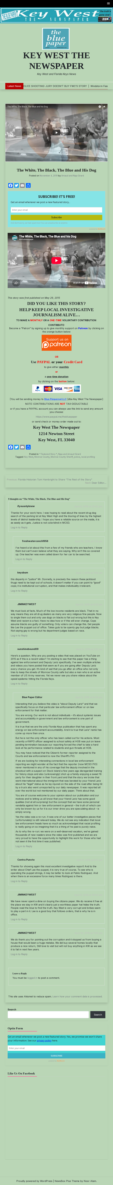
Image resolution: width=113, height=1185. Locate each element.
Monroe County (42, 457)
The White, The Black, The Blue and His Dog (56, 170)
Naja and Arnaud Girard (69, 454)
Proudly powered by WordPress (34, 1181)
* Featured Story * (48, 454)
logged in (32, 977)
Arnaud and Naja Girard (72, 175)
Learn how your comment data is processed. (77, 996)
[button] (109, 3)
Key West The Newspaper (56, 60)
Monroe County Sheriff (62, 457)
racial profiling (88, 457)
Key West (28, 457)
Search (12, 1009)
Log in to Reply (19, 527)
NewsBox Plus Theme (67, 1181)
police (77, 457)
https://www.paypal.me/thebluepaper (56, 416)
